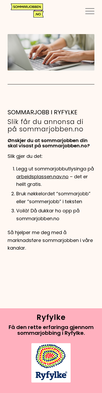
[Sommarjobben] (42, 10)
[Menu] (87, 10)
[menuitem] (87, 10)
